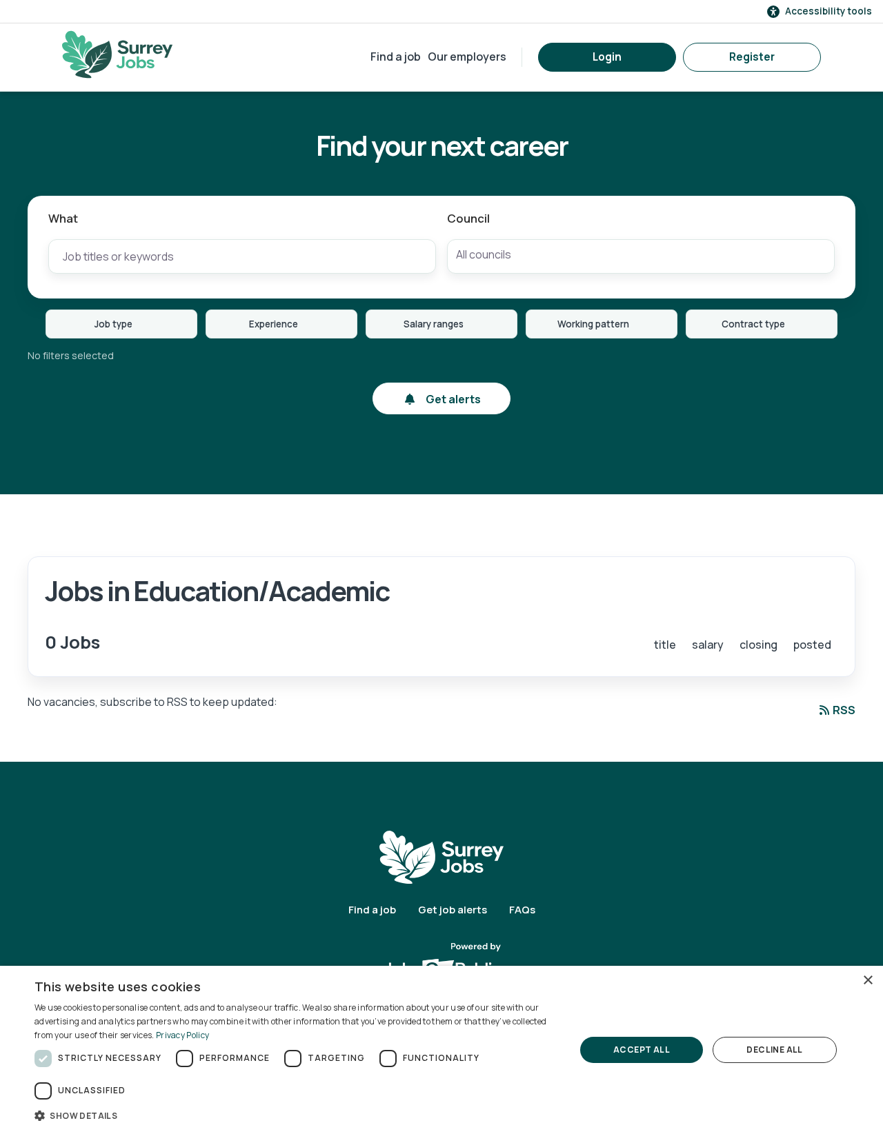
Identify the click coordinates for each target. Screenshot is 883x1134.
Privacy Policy (182, 1035)
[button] (296, 1115)
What (63, 218)
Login (607, 57)
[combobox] (641, 256)
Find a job (395, 56)
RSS (844, 710)
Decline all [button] (774, 1049)
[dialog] (441, 1050)
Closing (758, 644)
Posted (812, 644)
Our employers (467, 56)
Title (665, 644)
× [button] (867, 980)
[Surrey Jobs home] (441, 856)
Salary (708, 644)
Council (468, 218)
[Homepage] (117, 54)
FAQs (522, 909)
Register (752, 57)
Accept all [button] (641, 1049)
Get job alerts (452, 909)
